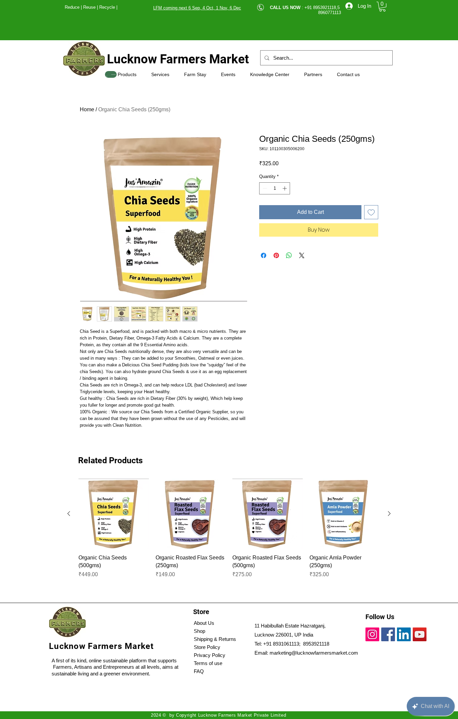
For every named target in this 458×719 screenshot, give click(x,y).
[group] (229, 536)
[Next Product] (389, 514)
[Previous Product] (69, 514)
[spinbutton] (274, 188)
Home (87, 109)
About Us (204, 623)
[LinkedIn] (404, 634)
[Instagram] (372, 634)
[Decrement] (264, 188)
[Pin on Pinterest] (276, 255)
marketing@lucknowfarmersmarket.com (314, 653)
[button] (382, 6)
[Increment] (285, 188)
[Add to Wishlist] (371, 212)
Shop (199, 631)
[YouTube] (419, 634)
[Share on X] (302, 255)
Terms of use (208, 663)
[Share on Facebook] (264, 255)
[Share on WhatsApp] (289, 255)
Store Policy (207, 647)
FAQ (199, 671)
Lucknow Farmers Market (178, 59)
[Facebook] (388, 634)
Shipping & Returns (215, 639)
